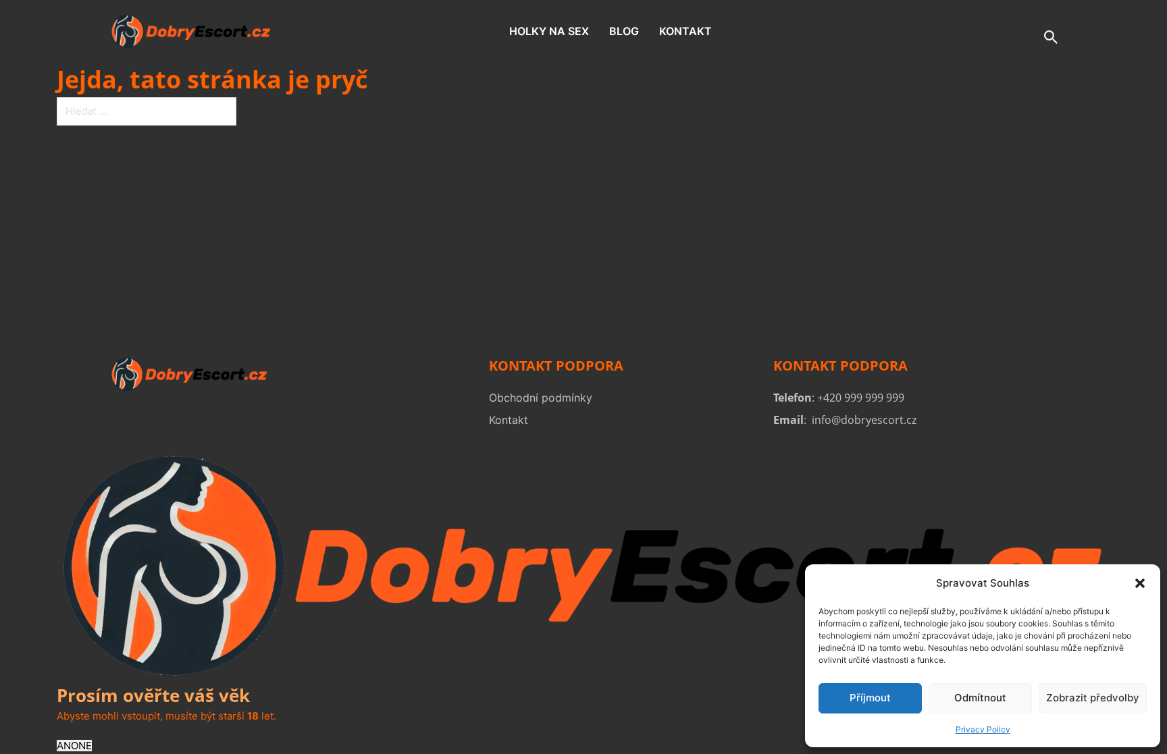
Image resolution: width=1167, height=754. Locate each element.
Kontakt (685, 31)
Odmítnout (980, 697)
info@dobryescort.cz (864, 419)
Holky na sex (549, 31)
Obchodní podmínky (540, 397)
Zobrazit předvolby (1092, 697)
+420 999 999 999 (860, 397)
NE (85, 745)
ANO (67, 745)
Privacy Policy (983, 729)
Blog (624, 31)
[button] (1140, 583)
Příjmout (870, 697)
